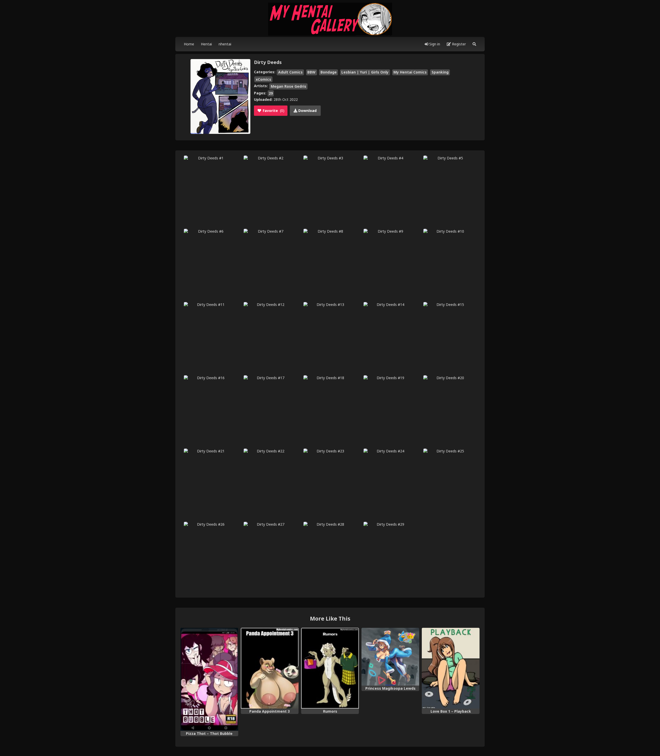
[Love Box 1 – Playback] (451, 668)
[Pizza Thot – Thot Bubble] (209, 679)
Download (307, 110)
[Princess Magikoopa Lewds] (390, 657)
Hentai (206, 44)
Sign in (434, 44)
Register (458, 44)
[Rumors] (330, 668)
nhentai (225, 44)
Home (189, 44)
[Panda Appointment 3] (270, 668)
